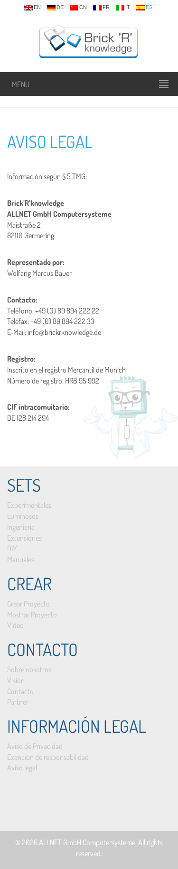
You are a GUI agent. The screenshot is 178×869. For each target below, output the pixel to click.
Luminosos (22, 516)
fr (106, 7)
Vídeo (15, 625)
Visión (16, 680)
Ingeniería (21, 527)
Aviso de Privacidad (35, 746)
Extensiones (24, 538)
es (149, 7)
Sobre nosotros (29, 669)
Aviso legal (50, 141)
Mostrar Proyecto (32, 614)
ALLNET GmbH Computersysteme (87, 842)
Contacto (20, 691)
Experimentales (29, 505)
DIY (12, 548)
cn (83, 7)
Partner (17, 702)
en (37, 7)
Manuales (20, 559)
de (60, 7)
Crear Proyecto (28, 603)
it (127, 7)
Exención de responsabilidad (48, 757)
